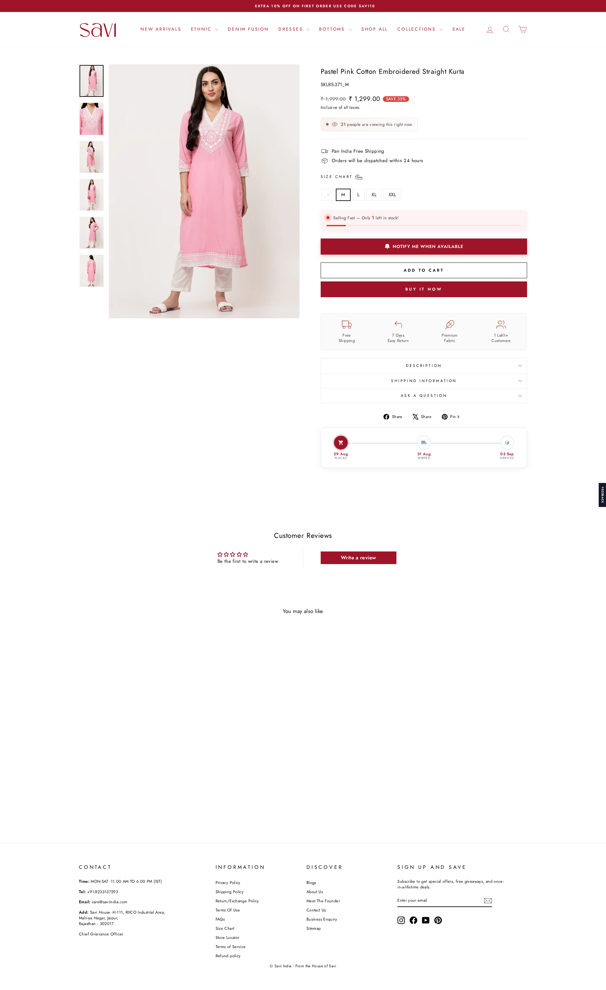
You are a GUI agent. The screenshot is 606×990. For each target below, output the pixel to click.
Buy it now (424, 289)
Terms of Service (231, 947)
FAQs (220, 919)
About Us (314, 892)
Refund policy (228, 956)
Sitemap (313, 928)
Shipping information (424, 381)
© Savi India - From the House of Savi (303, 966)
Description (424, 365)
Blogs (311, 883)
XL (374, 194)
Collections (417, 29)
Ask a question (424, 395)
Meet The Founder (323, 901)
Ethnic (202, 29)
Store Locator (228, 937)
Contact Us (316, 910)
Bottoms (333, 29)
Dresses (291, 29)
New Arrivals (160, 29)
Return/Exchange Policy (237, 901)
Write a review (358, 557)
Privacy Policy (228, 883)
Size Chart (225, 928)
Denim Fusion (248, 29)
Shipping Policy (230, 892)
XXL (392, 194)
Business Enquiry (321, 919)
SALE (459, 29)
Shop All (374, 29)
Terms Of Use (228, 910)
